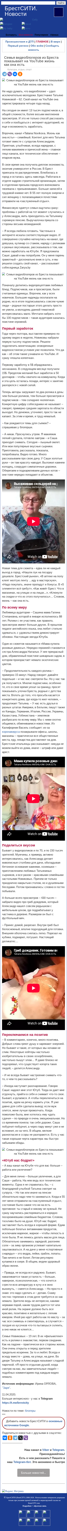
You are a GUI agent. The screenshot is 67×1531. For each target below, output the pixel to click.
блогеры (30, 1410)
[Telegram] (4, 74)
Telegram (58, 1449)
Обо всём (37, 45)
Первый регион (18, 45)
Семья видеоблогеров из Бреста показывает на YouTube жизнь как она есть (31, 61)
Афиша (54, 35)
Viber (45, 1449)
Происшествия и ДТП (19, 41)
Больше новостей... (33, 1472)
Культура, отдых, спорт (19, 69)
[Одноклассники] (20, 74)
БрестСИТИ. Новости (21, 11)
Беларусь (11, 35)
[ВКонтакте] (15, 74)
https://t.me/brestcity (15, 1402)
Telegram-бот (22, 1462)
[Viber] (9, 74)
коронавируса (11, 731)
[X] (20, 1438)
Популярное (41, 35)
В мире (55, 41)
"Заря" (6, 1387)
